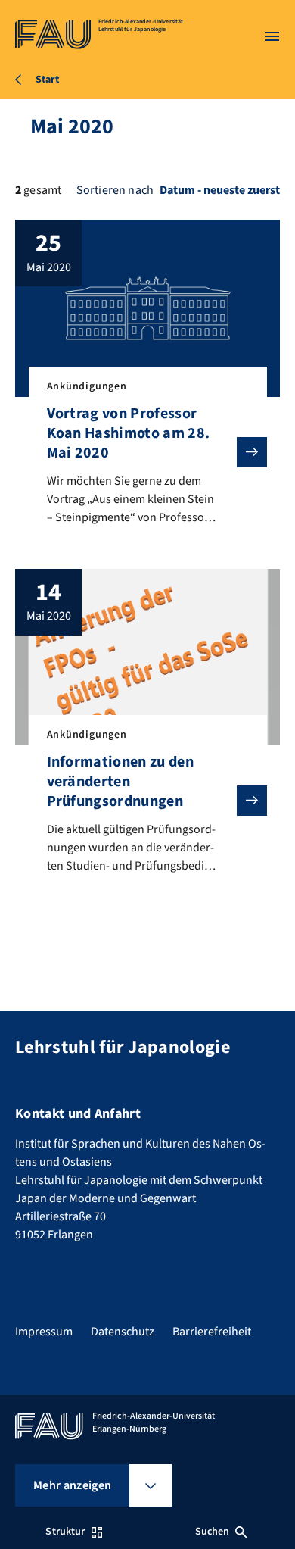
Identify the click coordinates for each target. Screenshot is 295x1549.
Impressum (44, 1331)
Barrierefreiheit (211, 1331)
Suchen (212, 1531)
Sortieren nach (115, 190)
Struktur (65, 1531)
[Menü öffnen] (272, 36)
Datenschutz (122, 1331)
